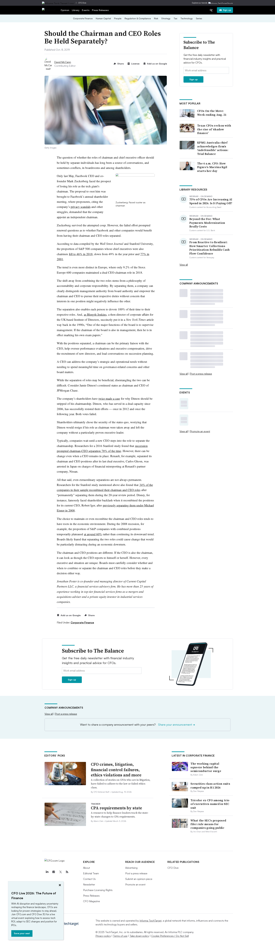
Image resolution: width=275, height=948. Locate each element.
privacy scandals (81, 207)
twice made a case (109, 398)
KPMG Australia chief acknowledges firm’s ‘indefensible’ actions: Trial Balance (212, 148)
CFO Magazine (91, 901)
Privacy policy (103, 935)
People (117, 18)
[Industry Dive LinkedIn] (47, 872)
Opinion (65, 10)
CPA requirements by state (116, 808)
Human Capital (103, 18)
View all (184, 264)
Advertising (131, 867)
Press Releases (100, 10)
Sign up (227, 10)
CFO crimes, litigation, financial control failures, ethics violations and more (116, 769)
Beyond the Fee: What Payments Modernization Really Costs (207, 222)
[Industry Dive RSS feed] (67, 872)
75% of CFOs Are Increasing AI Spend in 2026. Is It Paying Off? (210, 201)
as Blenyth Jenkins (95, 314)
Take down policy (139, 935)
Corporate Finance (83, 18)
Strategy (165, 18)
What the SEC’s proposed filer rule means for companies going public (208, 824)
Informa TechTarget (151, 920)
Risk (156, 18)
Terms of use (120, 935)
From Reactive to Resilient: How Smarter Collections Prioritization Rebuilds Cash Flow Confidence (209, 247)
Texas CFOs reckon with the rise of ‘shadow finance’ (214, 129)
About (86, 867)
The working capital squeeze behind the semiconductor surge (205, 767)
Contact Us (89, 879)
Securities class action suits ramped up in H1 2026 (210, 785)
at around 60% (93, 534)
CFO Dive (82, 3)
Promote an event (200, 431)
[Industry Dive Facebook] (53, 872)
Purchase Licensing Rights (98, 890)
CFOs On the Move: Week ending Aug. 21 (211, 113)
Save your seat (22, 933)
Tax (175, 18)
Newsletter (89, 884)
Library (76, 10)
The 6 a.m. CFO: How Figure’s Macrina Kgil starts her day (212, 167)
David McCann (62, 62)
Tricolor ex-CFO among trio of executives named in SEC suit (209, 804)
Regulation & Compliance (138, 18)
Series (199, 18)
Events (85, 10)
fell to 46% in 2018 (81, 254)
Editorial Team (91, 873)
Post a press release (201, 373)
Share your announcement (176, 724)
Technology (186, 18)
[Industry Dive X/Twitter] (60, 872)
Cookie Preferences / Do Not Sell (170, 935)
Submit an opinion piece (138, 879)
